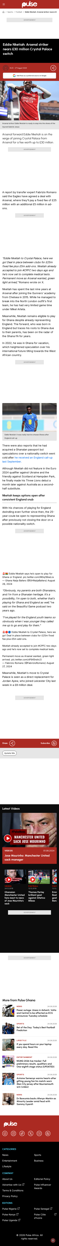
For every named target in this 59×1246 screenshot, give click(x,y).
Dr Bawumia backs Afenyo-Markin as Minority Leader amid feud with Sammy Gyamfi (36, 1101)
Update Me (9, 753)
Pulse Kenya (8, 1214)
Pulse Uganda (9, 1220)
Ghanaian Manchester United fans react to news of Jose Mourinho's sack (15, 898)
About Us (7, 1179)
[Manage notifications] (53, 1240)
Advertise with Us (11, 1184)
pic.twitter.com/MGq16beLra (38, 577)
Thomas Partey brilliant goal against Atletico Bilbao (36, 896)
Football (19, 12)
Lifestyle (21, 1040)
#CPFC (42, 645)
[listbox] (31, 888)
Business (38, 1160)
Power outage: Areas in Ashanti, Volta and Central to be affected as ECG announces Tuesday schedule (36, 1013)
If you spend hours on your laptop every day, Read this (34, 1045)
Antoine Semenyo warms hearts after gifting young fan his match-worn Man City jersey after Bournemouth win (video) (36, 1082)
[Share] (53, 68)
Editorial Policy (42, 1179)
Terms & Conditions (12, 1190)
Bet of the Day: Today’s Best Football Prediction (36, 1029)
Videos (9, 851)
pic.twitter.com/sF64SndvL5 (26, 659)
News (19, 1006)
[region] (29, 888)
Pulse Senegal (41, 1208)
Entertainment (24, 1057)
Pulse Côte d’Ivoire (40, 1216)
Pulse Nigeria (9, 1208)
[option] (15, 889)
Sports (10, 12)
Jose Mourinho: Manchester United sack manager (27, 857)
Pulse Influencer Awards (42, 1186)
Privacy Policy (10, 1196)
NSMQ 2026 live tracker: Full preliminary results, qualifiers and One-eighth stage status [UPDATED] (35, 1064)
